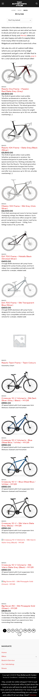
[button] (3, 4)
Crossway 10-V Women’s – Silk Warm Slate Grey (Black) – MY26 (18, 566)
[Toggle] (36, 656)
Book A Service (8, 660)
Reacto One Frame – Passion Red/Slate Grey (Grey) (15, 90)
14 (25, 630)
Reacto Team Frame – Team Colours (19, 363)
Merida (23, 35)
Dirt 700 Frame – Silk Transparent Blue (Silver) (18, 304)
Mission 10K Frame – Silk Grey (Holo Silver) (19, 207)
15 (29, 630)
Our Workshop (8, 664)
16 (34, 630)
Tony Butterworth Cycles (19, 4)
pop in (33, 56)
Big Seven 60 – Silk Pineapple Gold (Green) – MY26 (18, 607)
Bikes (4, 656)
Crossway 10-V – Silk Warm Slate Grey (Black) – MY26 (18, 525)
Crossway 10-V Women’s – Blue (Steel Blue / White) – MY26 (17, 442)
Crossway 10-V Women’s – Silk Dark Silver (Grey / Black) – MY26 (19, 400)
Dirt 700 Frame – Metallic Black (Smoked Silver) (17, 258)
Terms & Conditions (10, 677)
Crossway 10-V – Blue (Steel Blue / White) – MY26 (18, 483)
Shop (20, 10)
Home (13, 10)
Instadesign (32, 677)
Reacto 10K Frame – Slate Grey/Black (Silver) (19, 149)
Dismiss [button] (33, 695)
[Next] (19, 634)
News (4, 668)
